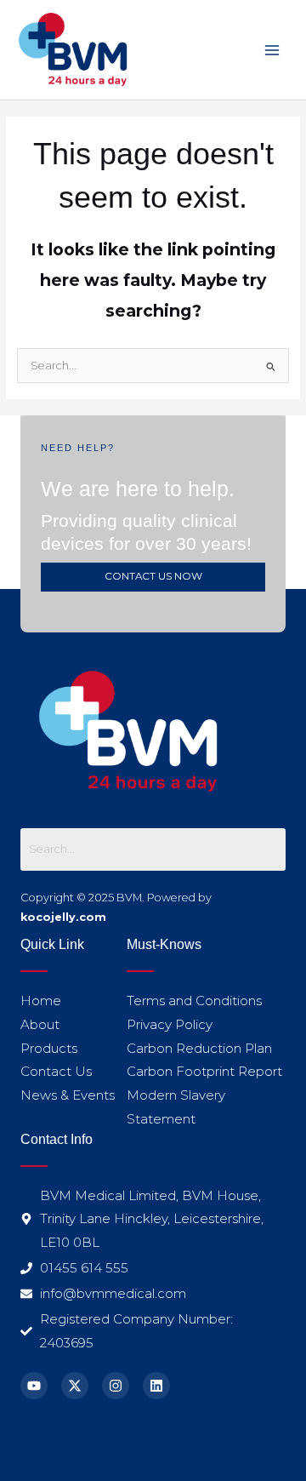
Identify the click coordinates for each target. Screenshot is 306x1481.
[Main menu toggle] (272, 49)
